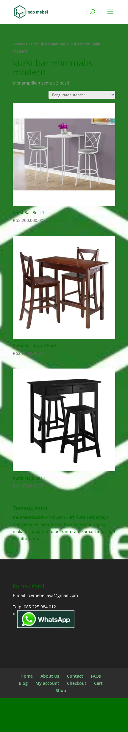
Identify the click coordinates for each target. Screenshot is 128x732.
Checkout (76, 683)
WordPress (64, 723)
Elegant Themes (63, 716)
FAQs (96, 676)
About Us (49, 676)
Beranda (20, 44)
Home (27, 676)
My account (47, 683)
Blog (23, 683)
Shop (61, 690)
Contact (75, 676)
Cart (98, 683)
